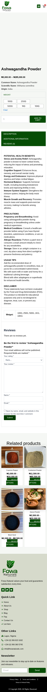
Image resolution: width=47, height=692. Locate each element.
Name (7, 395)
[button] (38, 6)
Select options (12, 481)
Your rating (9, 356)
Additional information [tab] (16, 139)
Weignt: (7, 95)
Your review (9, 364)
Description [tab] (10, 134)
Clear (5, 110)
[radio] (10, 101)
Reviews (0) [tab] (9, 144)
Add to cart (37, 119)
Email (6, 403)
